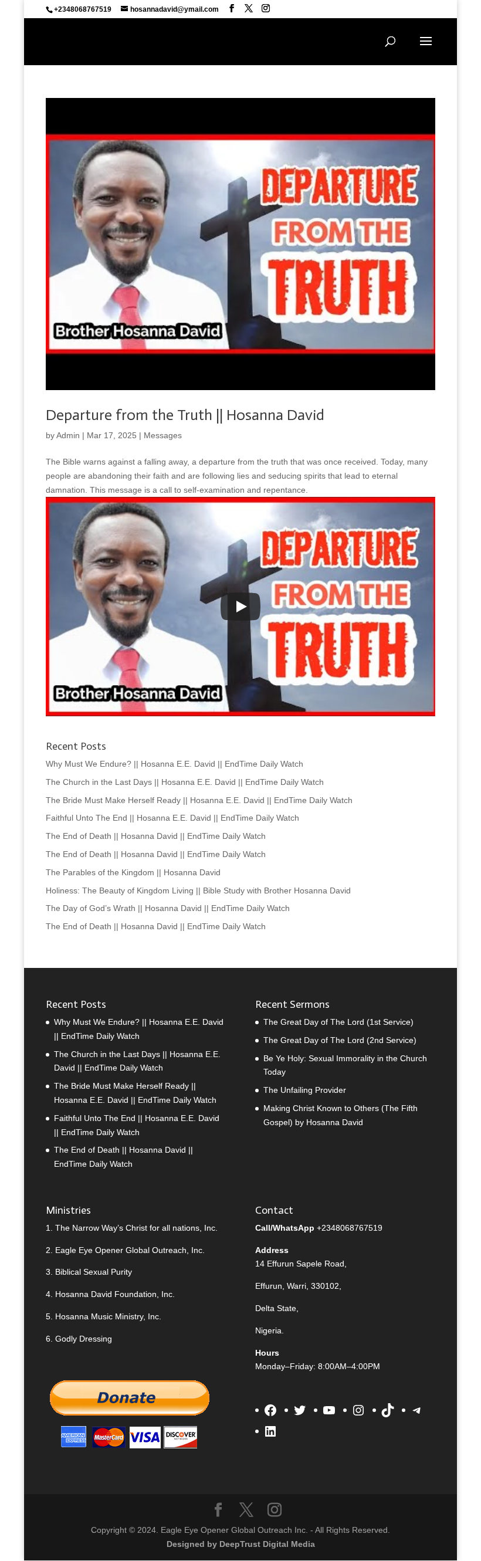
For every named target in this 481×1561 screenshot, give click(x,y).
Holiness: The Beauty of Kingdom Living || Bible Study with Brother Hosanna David (198, 890)
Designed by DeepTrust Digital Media (241, 1544)
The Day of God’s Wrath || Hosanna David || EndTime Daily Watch (168, 908)
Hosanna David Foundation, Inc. (115, 1294)
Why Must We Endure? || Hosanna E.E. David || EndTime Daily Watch (174, 763)
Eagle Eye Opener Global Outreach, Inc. (130, 1250)
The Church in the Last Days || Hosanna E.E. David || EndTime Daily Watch (185, 782)
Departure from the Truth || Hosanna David (185, 415)
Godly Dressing (83, 1338)
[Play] (240, 606)
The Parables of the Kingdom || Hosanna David (133, 872)
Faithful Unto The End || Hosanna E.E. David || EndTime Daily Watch (172, 817)
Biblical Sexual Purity (93, 1271)
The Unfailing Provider (304, 1090)
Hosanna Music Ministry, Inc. (108, 1316)
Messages (163, 435)
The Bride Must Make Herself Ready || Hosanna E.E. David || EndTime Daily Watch (199, 800)
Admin (68, 435)
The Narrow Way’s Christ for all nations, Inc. (136, 1227)
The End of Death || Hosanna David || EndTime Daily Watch (156, 836)
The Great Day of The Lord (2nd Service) (339, 1040)
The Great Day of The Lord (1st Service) (338, 1022)
